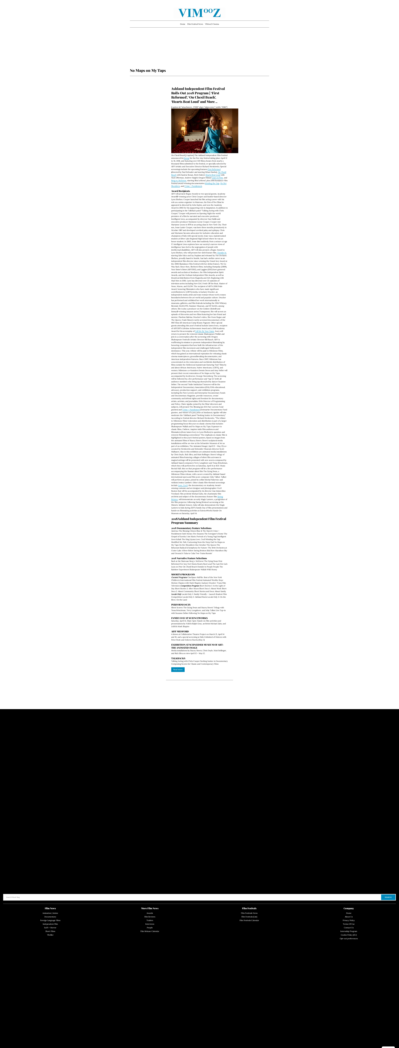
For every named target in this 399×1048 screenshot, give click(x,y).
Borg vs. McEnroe (178, 180)
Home (182, 24)
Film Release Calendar (149, 931)
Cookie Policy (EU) (349, 935)
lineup (186, 158)
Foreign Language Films (50, 920)
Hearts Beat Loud (213, 175)
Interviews (149, 924)
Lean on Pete (217, 178)
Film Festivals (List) (249, 917)
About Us (349, 917)
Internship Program (348, 931)
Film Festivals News (249, 913)
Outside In (221, 252)
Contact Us (349, 927)
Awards (150, 913)
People (150, 927)
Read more (178, 669)
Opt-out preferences (349, 938)
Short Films (50, 931)
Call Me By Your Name (204, 331)
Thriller (50, 935)
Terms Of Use (349, 924)
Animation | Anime (50, 913)
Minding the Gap (212, 183)
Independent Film (50, 924)
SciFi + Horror (50, 927)
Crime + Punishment (193, 186)
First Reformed (214, 169)
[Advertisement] (199, 51)
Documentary (50, 917)
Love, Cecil (183, 485)
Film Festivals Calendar (249, 920)
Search (388, 897)
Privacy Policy (349, 920)
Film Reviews (149, 917)
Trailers (150, 920)
